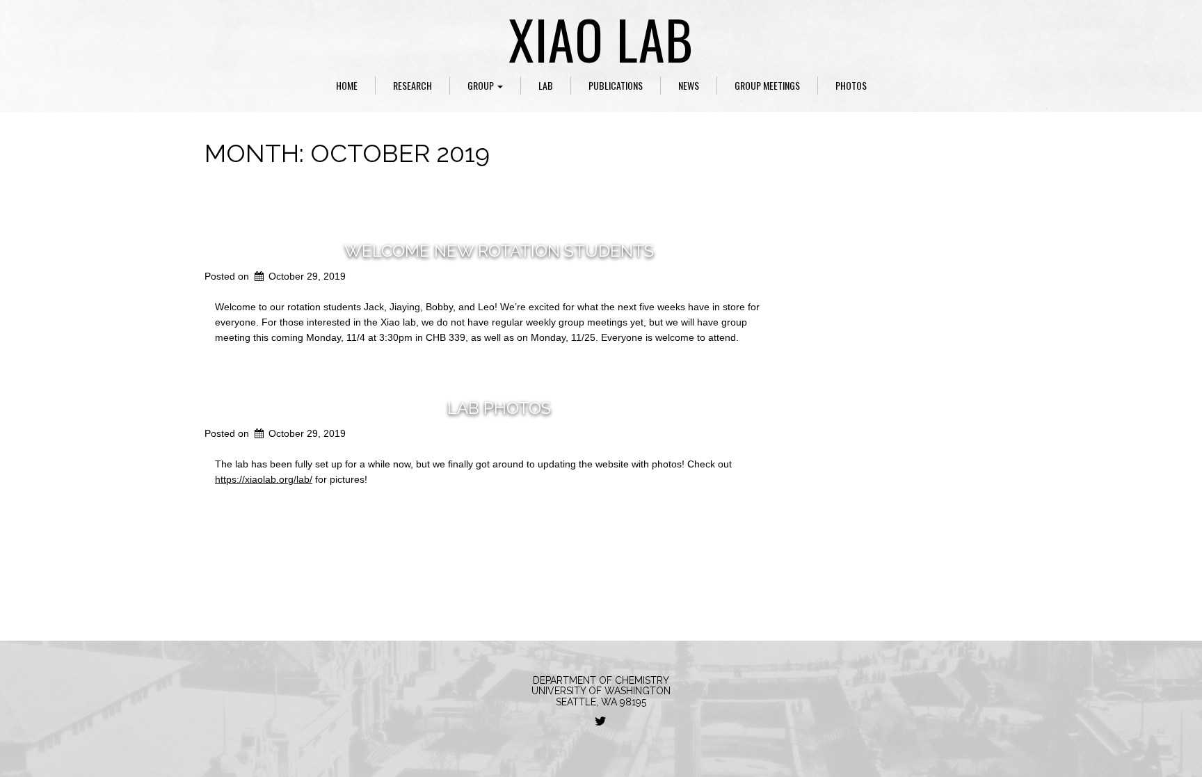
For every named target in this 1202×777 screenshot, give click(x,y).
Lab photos (499, 408)
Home (347, 85)
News (688, 85)
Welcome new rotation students (499, 251)
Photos (851, 85)
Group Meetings (767, 85)
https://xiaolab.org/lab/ (263, 479)
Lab (545, 85)
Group (481, 85)
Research (412, 85)
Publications (615, 85)
